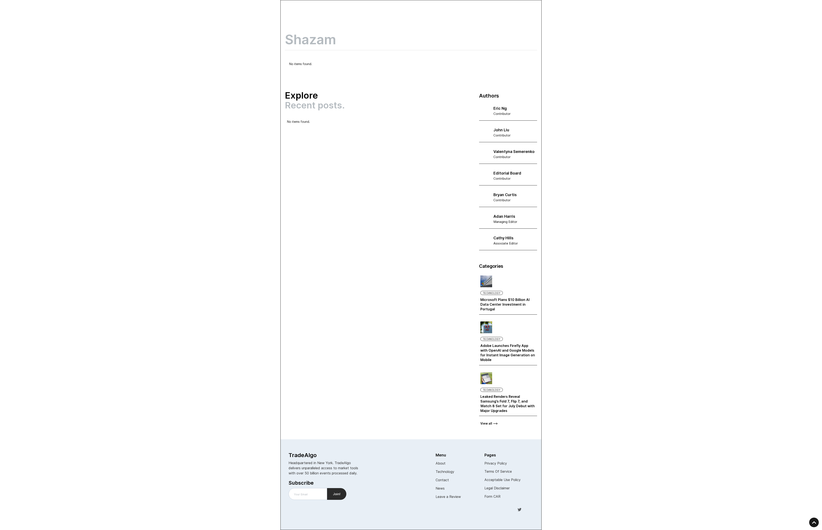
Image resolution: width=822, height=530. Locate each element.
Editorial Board (507, 173)
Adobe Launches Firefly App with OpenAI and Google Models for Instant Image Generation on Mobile (507, 352)
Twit (519, 509)
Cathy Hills (503, 238)
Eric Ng (500, 108)
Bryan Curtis (505, 194)
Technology (491, 293)
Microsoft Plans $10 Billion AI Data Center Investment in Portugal (505, 304)
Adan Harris (504, 216)
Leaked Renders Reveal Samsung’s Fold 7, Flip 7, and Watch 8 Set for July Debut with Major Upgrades (507, 403)
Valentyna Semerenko (514, 151)
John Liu (501, 130)
